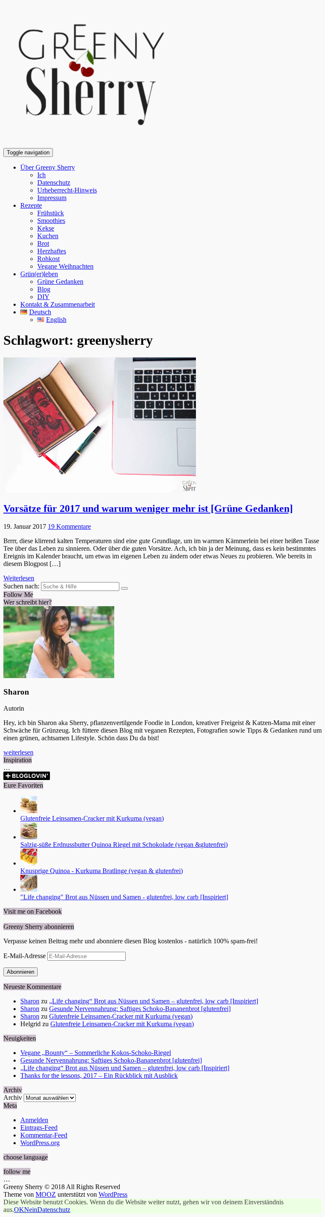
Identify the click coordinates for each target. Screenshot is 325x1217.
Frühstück (50, 213)
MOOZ (46, 1194)
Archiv (12, 1097)
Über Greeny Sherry (47, 167)
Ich (41, 175)
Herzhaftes (51, 251)
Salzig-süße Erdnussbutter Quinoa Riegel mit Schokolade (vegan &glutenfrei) (124, 844)
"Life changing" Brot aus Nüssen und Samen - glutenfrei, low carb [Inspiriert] (124, 897)
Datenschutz (53, 182)
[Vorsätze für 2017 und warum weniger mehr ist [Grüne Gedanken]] (99, 490)
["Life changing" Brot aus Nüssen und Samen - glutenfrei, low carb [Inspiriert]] (28, 889)
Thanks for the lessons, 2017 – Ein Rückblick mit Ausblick (99, 1075)
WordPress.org (40, 1142)
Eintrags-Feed (39, 1127)
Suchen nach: (21, 586)
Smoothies (51, 220)
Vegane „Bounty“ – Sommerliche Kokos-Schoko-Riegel (95, 1052)
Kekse (45, 228)
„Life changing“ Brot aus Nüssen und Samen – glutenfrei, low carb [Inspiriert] (153, 1001)
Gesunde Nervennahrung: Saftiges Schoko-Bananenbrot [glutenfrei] (140, 1008)
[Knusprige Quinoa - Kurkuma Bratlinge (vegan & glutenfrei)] (28, 863)
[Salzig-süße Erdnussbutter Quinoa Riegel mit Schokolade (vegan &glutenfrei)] (28, 837)
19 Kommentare (69, 526)
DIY (43, 296)
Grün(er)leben (39, 273)
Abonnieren (20, 972)
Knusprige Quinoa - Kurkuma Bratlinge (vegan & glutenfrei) (101, 870)
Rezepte (31, 205)
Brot (43, 243)
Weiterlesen (18, 578)
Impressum (51, 197)
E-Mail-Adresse (25, 955)
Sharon (29, 1001)
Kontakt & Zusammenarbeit (57, 304)
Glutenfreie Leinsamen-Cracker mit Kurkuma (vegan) (92, 818)
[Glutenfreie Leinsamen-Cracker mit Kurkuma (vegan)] (28, 810)
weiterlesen (18, 752)
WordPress (113, 1194)
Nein (30, 1209)
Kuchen (47, 235)
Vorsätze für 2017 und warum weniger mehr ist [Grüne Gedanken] (148, 508)
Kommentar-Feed (43, 1135)
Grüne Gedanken (60, 281)
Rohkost (48, 258)
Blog (43, 289)
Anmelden (34, 1120)
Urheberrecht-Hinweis (67, 190)
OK (19, 1209)
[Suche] (124, 588)
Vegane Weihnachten (65, 266)
